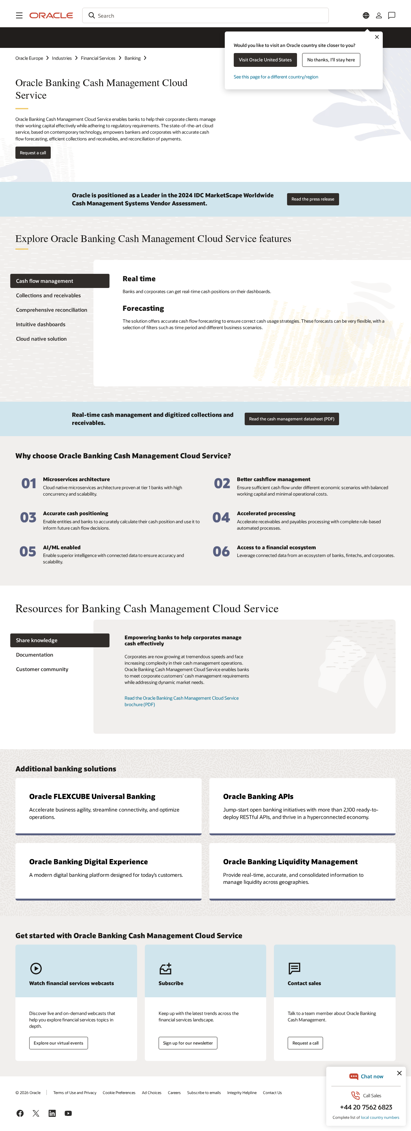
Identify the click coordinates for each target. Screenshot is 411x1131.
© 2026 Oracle (27, 1092)
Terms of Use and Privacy (74, 1092)
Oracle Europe (29, 58)
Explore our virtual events (58, 1043)
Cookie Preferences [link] (119, 1092)
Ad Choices (152, 1092)
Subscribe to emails (204, 1092)
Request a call (33, 152)
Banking (133, 58)
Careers (174, 1092)
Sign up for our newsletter (188, 1043)
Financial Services (98, 58)
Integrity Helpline (242, 1092)
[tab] (59, 281)
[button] (19, 15)
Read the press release (313, 199)
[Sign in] (379, 15)
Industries (62, 58)
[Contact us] (392, 15)
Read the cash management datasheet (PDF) (291, 418)
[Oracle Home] (51, 15)
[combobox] (205, 15)
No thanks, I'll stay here (331, 60)
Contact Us (272, 1092)
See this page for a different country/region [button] (276, 77)
